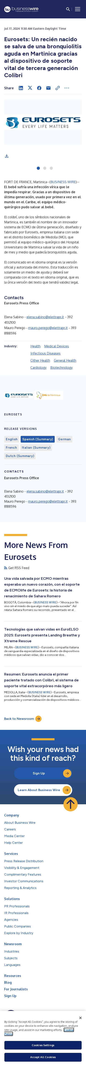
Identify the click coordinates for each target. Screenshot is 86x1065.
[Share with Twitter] (30, 88)
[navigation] (77, 9)
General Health (65, 360)
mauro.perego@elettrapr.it (48, 328)
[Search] (68, 9)
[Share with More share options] (66, 88)
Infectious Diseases (45, 353)
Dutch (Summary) (20, 456)
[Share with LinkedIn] (21, 88)
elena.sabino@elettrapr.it (45, 317)
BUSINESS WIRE (63, 182)
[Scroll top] (70, 804)
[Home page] (21, 9)
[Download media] (6, 155)
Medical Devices (56, 346)
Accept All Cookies (43, 1057)
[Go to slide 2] (44, 168)
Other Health (40, 360)
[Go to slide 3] (51, 168)
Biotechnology (61, 367)
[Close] (80, 1018)
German (64, 439)
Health (35, 346)
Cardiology (38, 367)
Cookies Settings (43, 1045)
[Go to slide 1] (38, 168)
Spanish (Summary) (37, 439)
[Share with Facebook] (39, 88)
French (11, 447)
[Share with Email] (48, 88)
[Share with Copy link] (57, 88)
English (11, 439)
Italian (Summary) (36, 447)
